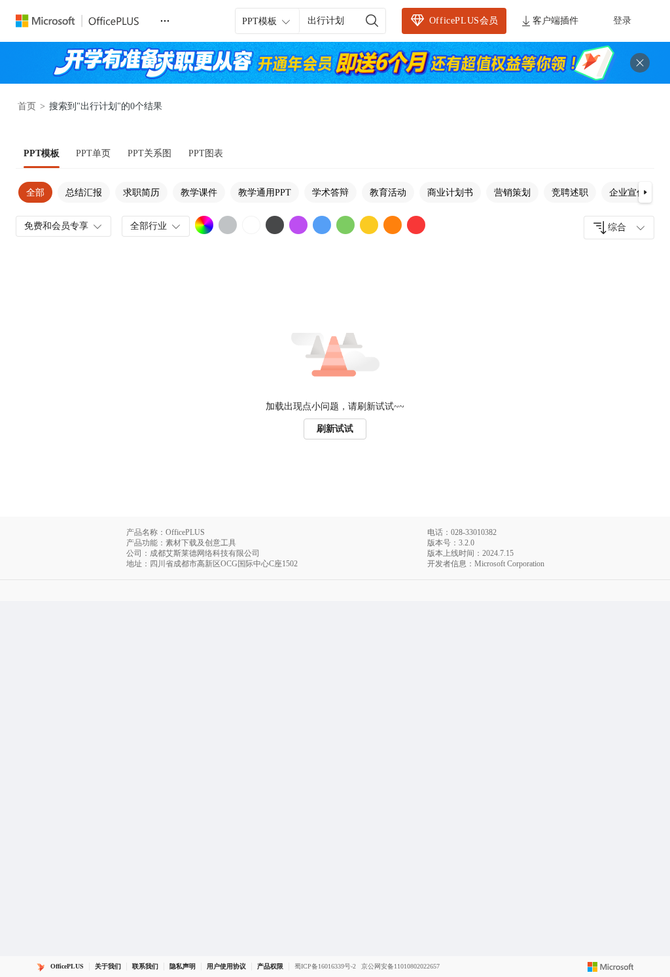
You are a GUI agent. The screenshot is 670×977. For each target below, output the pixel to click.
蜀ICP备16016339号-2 (325, 966)
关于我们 (108, 966)
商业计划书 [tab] (450, 192)
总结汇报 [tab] (83, 192)
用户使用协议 (226, 966)
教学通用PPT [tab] (264, 192)
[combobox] (619, 227)
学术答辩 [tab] (330, 192)
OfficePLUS (67, 966)
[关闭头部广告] (640, 63)
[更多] (164, 21)
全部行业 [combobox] (148, 226)
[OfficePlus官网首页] (85, 21)
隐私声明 (182, 966)
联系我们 (145, 966)
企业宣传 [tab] (627, 192)
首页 (27, 106)
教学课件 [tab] (199, 192)
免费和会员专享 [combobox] (56, 226)
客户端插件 (555, 21)
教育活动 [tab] (388, 192)
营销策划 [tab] (512, 192)
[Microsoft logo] (610, 966)
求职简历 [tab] (141, 192)
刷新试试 (335, 429)
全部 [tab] (35, 192)
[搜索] (372, 21)
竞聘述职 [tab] (570, 192)
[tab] (41, 153)
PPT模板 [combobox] (259, 21)
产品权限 (270, 966)
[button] (645, 192)
